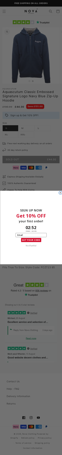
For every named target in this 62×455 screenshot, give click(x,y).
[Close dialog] (60, 193)
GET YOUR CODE (31, 240)
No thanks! (31, 245)
